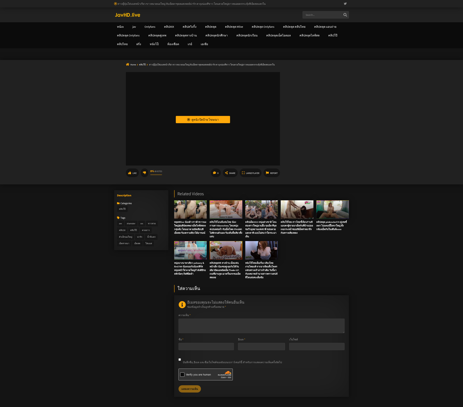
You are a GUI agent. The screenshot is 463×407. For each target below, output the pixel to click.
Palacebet (62, 1)
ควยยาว (146, 230)
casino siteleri (200, 1)
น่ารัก (139, 236)
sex (120, 223)
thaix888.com (139, 41)
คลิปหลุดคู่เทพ (231, 19)
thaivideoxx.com (202, 34)
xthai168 (258, 57)
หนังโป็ (276, 19)
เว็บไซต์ (293, 339)
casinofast (74, 1)
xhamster (131, 223)
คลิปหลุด (170, 19)
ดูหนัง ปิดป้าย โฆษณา (205, 119)
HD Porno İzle (223, 57)
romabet (147, 5)
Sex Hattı (119, 9)
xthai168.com (206, 26)
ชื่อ (181, 339)
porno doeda (26, 1)
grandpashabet (173, 5)
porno (3, 1)
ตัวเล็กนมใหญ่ (125, 236)
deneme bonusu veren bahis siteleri (362, 1)
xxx (141, 223)
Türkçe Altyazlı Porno (136, 9)
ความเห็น (185, 315)
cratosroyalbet (103, 5)
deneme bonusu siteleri (222, 1)
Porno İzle (238, 57)
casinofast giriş (133, 5)
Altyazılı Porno (206, 57)
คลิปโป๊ (142, 64)
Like (135, 173)
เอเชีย (296, 19)
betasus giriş (42, 5)
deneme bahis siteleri (180, 1)
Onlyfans (122, 19)
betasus (55, 5)
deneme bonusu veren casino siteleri (147, 1)
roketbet (159, 5)
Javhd (248, 57)
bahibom (87, 1)
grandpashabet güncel (196, 5)
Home (133, 64)
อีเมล (241, 339)
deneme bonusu (279, 1)
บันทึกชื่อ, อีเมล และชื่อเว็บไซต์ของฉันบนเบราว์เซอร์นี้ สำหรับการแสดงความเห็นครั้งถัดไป (232, 362)
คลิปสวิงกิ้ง (146, 19)
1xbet (31, 5)
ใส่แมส (148, 243)
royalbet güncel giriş (44, 1)
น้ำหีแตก (151, 236)
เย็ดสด (137, 243)
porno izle (12, 1)
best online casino (420, 1)
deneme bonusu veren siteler (109, 1)
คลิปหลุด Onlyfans (199, 19)
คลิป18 (122, 230)
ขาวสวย (152, 223)
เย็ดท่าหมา (124, 243)
